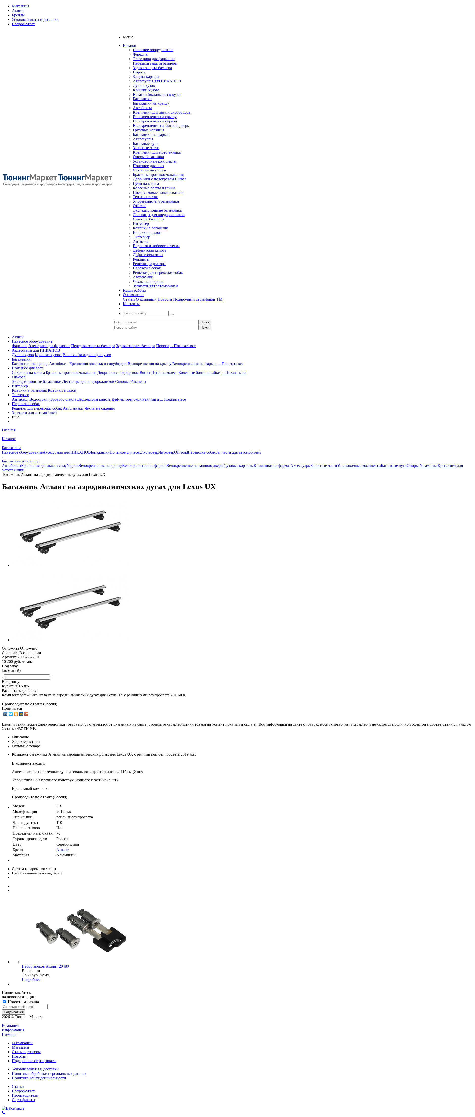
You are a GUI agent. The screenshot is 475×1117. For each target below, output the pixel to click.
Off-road (139, 206)
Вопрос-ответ (23, 1091)
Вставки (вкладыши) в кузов (157, 94)
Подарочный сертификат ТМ (197, 299)
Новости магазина (23, 1002)
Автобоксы (142, 108)
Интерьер (141, 223)
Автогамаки (143, 277)
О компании (146, 299)
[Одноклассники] (16, 714)
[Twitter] (10, 714)
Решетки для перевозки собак (158, 272)
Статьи (129, 299)
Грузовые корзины (148, 130)
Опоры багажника (148, 157)
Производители (25, 1095)
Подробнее (31, 979)
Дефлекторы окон (148, 255)
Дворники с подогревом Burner (159, 179)
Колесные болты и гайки (154, 188)
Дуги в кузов (144, 85)
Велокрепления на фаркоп (155, 121)
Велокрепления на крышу (155, 117)
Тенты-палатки (145, 197)
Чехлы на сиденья (148, 281)
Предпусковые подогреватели (158, 192)
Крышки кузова (146, 90)
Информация (13, 1030)
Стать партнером (26, 1052)
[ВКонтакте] (5, 714)
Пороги (139, 72)
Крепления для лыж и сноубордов (161, 112)
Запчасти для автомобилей (155, 286)
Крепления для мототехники (157, 152)
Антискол (141, 241)
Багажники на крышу (151, 103)
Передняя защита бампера (155, 63)
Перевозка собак (147, 268)
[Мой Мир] (21, 714)
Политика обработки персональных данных (49, 1073)
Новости (165, 299)
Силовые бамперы (148, 219)
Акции (18, 337)
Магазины (20, 1047)
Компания (10, 1025)
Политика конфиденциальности (39, 1078)
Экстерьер (141, 237)
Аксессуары (143, 139)
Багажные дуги (146, 143)
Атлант (62, 850)
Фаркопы (140, 54)
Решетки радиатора (149, 264)
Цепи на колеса (146, 183)
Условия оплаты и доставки (35, 1069)
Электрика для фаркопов (154, 59)
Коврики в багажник (150, 228)
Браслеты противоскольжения (158, 174)
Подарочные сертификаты (34, 1061)
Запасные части (146, 148)
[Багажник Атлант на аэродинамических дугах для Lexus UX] (70, 565)
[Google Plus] (26, 714)
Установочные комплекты (155, 161)
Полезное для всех (148, 166)
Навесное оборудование (153, 50)
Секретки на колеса (149, 170)
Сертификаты (23, 1100)
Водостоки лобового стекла (156, 246)
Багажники (142, 99)
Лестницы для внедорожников (159, 215)
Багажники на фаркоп (151, 134)
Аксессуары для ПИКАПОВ (157, 81)
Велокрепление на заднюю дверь (161, 125)
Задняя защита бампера (152, 68)
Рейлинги (141, 259)
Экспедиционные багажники (157, 210)
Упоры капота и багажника (156, 201)
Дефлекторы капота (149, 250)
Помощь (9, 1034)
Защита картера (146, 76)
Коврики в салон (147, 232)
